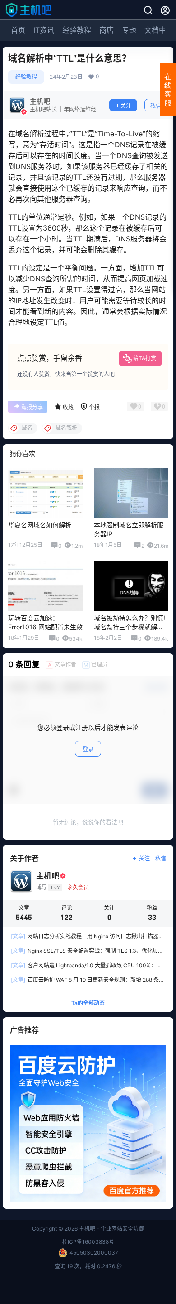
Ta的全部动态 (88, 1003)
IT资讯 (43, 29)
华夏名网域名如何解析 (39, 525)
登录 (88, 749)
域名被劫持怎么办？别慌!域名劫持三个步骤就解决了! (129, 626)
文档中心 (158, 29)
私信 (155, 105)
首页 (18, 29)
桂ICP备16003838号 (88, 1241)
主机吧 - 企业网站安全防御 (111, 1228)
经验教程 (76, 29)
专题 (129, 29)
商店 (106, 29)
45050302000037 (93, 1252)
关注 (125, 105)
